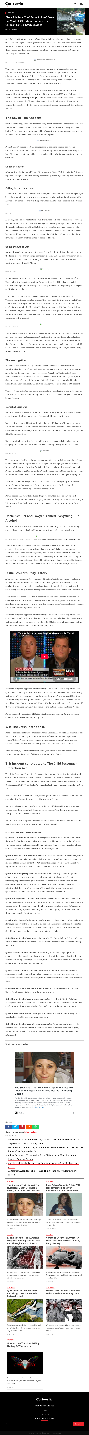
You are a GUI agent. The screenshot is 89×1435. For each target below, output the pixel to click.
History (10, 1234)
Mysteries (10, 13)
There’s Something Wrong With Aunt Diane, (32, 97)
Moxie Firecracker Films (48, 539)
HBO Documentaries (66, 539)
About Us (45, 1414)
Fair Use (77, 539)
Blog (45, 1411)
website (23, 1044)
